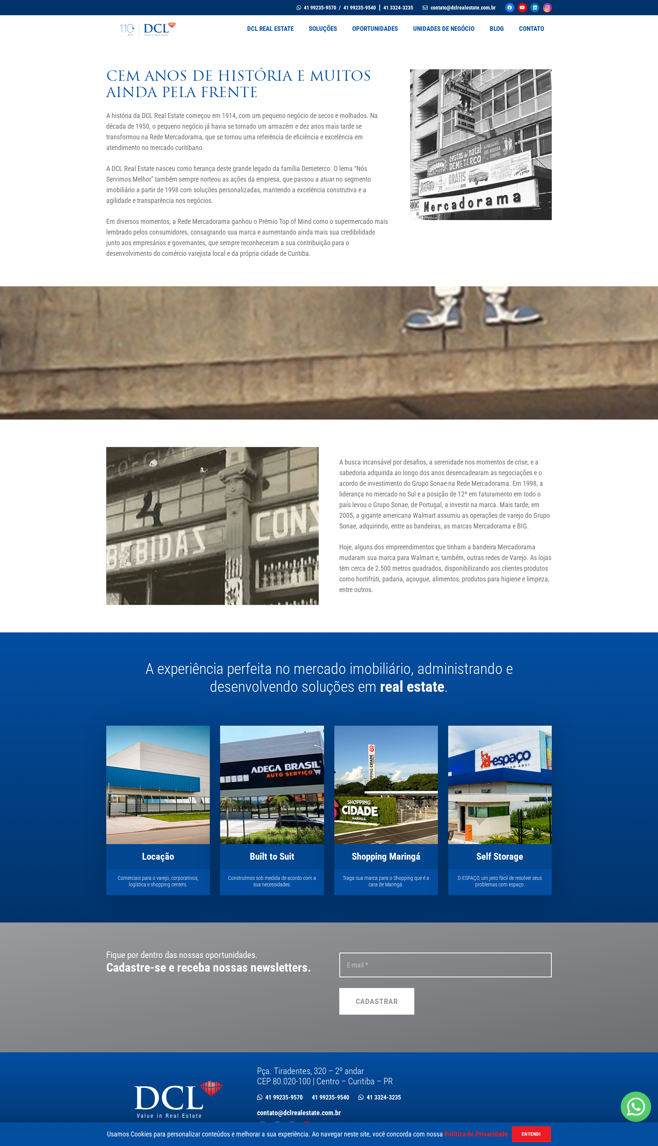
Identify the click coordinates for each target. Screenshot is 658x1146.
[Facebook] (509, 7)
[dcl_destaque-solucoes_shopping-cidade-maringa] (386, 785)
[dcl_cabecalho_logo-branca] (178, 1099)
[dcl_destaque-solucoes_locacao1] (158, 785)
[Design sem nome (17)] (146, 28)
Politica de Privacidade (476, 1134)
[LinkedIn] (534, 7)
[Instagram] (547, 7)
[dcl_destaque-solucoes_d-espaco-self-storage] (500, 785)
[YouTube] (522, 7)
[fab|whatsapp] (636, 1107)
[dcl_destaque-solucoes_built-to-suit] (272, 785)
